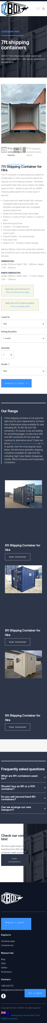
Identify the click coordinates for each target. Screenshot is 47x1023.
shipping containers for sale (24, 443)
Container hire (7, 945)
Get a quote (35, 993)
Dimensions (6, 972)
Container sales (8, 941)
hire (42, 443)
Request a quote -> (16, 383)
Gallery (4, 967)
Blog (3, 959)
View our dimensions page (17, 292)
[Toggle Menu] (38, 9)
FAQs (3, 963)
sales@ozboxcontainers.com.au (15, 990)
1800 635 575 (7, 986)
